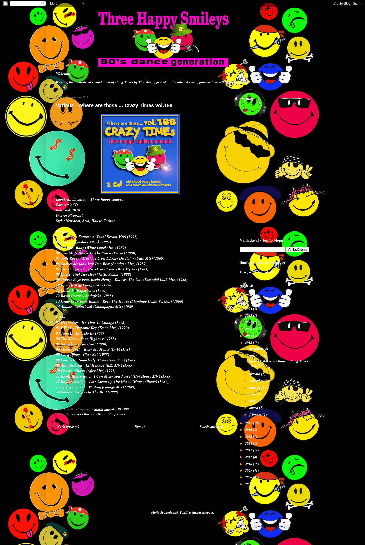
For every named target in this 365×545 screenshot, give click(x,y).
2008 (249, 477)
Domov (140, 426)
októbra (255, 373)
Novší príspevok (68, 426)
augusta (255, 387)
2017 (249, 423)
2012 (249, 450)
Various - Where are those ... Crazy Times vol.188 (278, 363)
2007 (249, 484)
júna (253, 394)
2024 (249, 308)
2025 (249, 301)
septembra (257, 380)
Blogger (207, 512)
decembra (256, 348)
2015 (249, 436)
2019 (249, 335)
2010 (249, 463)
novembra (256, 355)
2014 (249, 443)
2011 (249, 456)
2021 (249, 322)
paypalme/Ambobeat (258, 272)
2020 (249, 328)
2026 (249, 295)
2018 (249, 342)
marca (254, 407)
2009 (249, 470)
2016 (249, 429)
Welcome (63, 73)
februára (256, 414)
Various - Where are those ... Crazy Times (98, 414)
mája (253, 400)
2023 (249, 315)
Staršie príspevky (211, 426)
